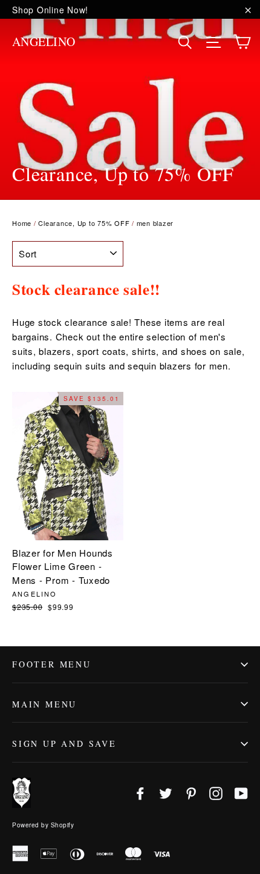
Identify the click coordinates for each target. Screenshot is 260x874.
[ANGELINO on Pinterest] (191, 792)
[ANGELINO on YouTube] (241, 792)
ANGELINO (44, 41)
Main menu (44, 704)
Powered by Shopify (43, 825)
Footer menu (51, 664)
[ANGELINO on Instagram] (216, 792)
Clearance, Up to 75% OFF (83, 223)
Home (21, 223)
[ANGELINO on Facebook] (140, 792)
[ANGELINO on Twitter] (165, 792)
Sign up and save (64, 743)
